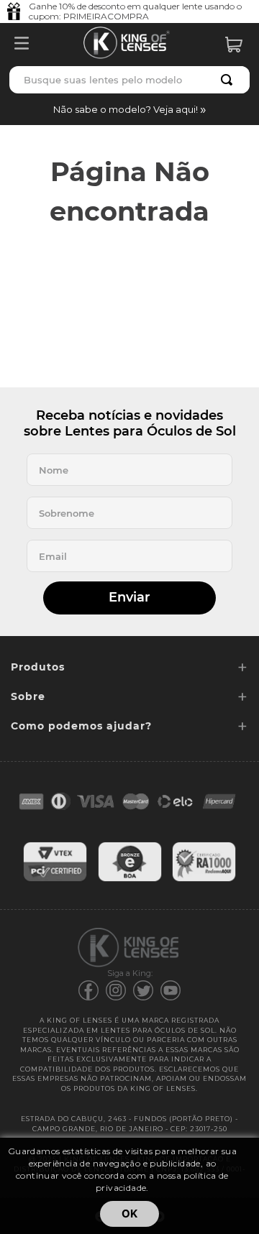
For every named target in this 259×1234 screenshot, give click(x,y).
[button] (129, 109)
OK (129, 1213)
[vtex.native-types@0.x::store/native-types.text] (55, 879)
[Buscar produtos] (229, 79)
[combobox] (129, 79)
